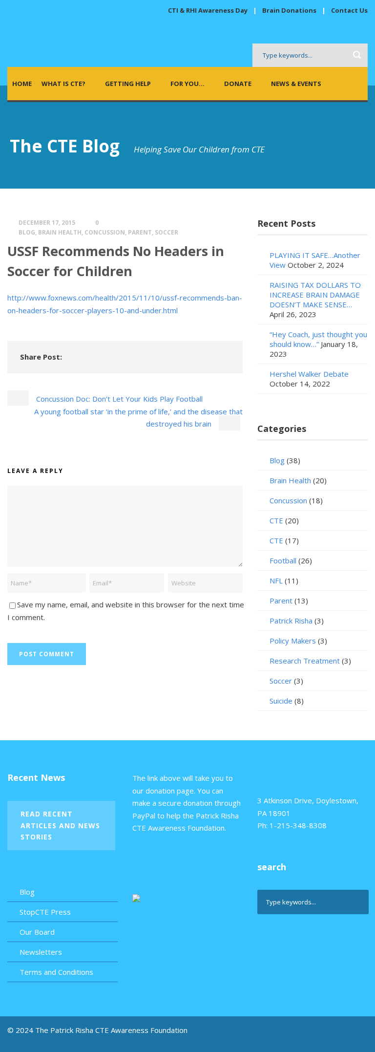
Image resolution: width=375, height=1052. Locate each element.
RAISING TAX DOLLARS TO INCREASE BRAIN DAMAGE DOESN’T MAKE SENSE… (315, 294)
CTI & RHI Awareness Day (208, 10)
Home (22, 83)
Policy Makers (293, 640)
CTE (276, 520)
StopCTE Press (45, 912)
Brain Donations (290, 10)
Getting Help (128, 83)
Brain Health (60, 232)
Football (283, 560)
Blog (27, 232)
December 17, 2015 (47, 222)
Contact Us (349, 10)
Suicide (281, 701)
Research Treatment (305, 661)
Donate (237, 83)
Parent (140, 232)
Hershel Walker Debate (309, 374)
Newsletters (41, 952)
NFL (276, 580)
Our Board (37, 932)
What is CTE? (63, 83)
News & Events (296, 83)
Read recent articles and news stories (60, 825)
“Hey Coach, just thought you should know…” (318, 339)
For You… (187, 83)
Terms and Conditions (56, 972)
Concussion (104, 232)
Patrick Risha (291, 620)
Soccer (166, 232)
